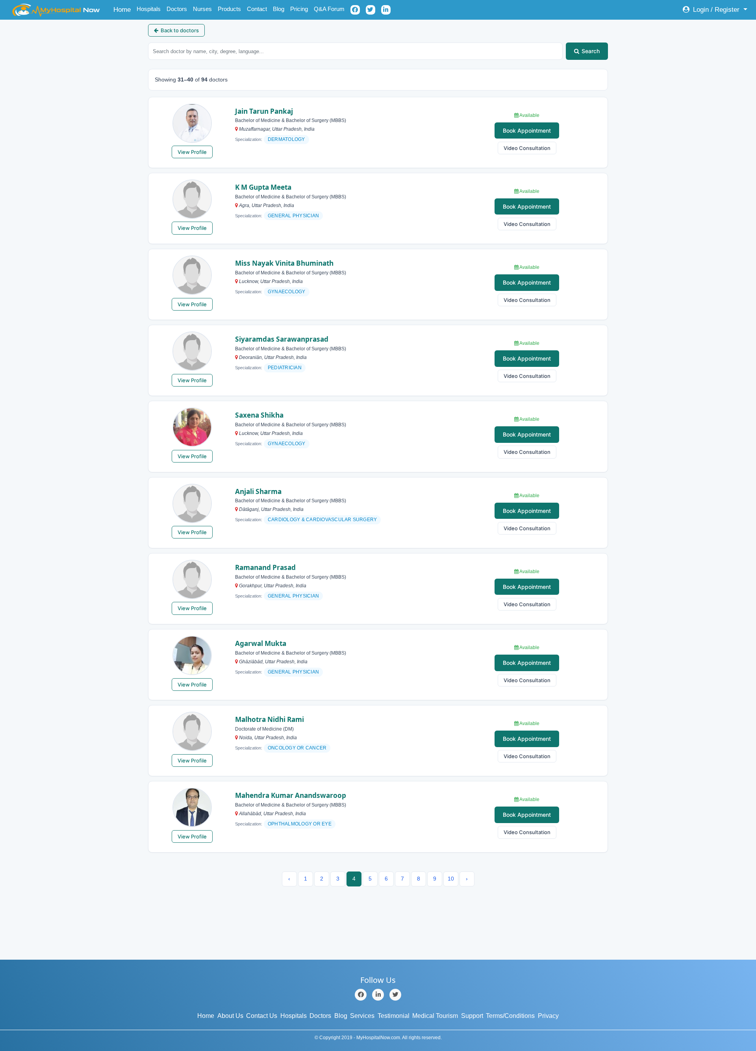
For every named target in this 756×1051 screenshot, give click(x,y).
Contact (257, 9)
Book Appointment (527, 130)
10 (451, 878)
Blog (278, 9)
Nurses (202, 9)
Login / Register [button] (716, 9)
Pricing (299, 9)
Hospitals (149, 9)
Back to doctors (180, 30)
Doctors (177, 9)
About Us (230, 1015)
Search (591, 51)
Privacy (548, 1015)
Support (472, 1015)
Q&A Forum (329, 9)
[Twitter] (395, 995)
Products (229, 9)
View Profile (192, 152)
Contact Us (261, 1015)
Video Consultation (527, 148)
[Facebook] (361, 995)
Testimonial (394, 1015)
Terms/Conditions (510, 1015)
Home (123, 9)
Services (362, 1015)
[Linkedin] (378, 995)
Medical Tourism (435, 1015)
